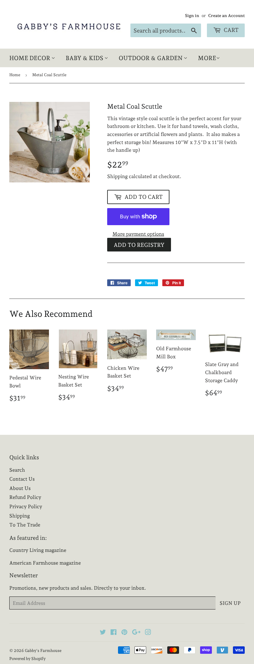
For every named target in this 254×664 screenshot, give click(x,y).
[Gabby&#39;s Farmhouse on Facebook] (113, 633)
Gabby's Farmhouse (43, 650)
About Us (20, 488)
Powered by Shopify (27, 658)
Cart (230, 30)
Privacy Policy (25, 506)
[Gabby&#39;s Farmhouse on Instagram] (148, 633)
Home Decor (30, 58)
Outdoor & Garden (151, 58)
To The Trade (24, 525)
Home (14, 74)
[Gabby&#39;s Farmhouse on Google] (136, 633)
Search (17, 470)
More (207, 58)
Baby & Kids (85, 58)
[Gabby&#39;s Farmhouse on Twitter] (103, 633)
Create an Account (226, 15)
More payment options (138, 234)
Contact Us (22, 479)
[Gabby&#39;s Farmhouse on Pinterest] (124, 633)
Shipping (117, 176)
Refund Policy (25, 497)
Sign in (192, 15)
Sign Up (230, 603)
